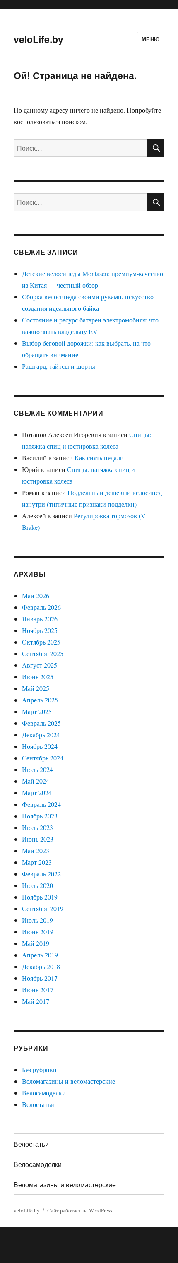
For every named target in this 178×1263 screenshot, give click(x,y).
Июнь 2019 (37, 931)
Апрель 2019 (40, 954)
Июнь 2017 (37, 989)
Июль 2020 (37, 885)
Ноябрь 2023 (40, 815)
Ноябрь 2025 (40, 630)
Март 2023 (37, 862)
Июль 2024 (37, 769)
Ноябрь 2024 (40, 746)
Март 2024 (37, 792)
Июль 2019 (37, 920)
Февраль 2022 (41, 873)
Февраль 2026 (41, 607)
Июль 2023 (37, 827)
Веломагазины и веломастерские (68, 1081)
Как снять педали (99, 457)
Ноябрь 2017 (40, 978)
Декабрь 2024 (41, 734)
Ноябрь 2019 (40, 897)
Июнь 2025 (37, 676)
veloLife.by (38, 39)
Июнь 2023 (37, 839)
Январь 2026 (40, 618)
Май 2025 (35, 688)
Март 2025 (37, 711)
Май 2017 (35, 1001)
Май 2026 (35, 595)
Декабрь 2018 (41, 966)
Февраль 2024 (41, 804)
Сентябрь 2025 (42, 653)
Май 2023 (35, 850)
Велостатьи (38, 1104)
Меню (151, 39)
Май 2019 (35, 943)
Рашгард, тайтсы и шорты (58, 366)
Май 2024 (35, 781)
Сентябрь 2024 (42, 757)
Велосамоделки (44, 1092)
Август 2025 (39, 665)
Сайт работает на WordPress (79, 1210)
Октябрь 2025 (41, 642)
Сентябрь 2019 (42, 908)
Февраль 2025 (41, 723)
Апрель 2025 (40, 699)
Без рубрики (39, 1069)
